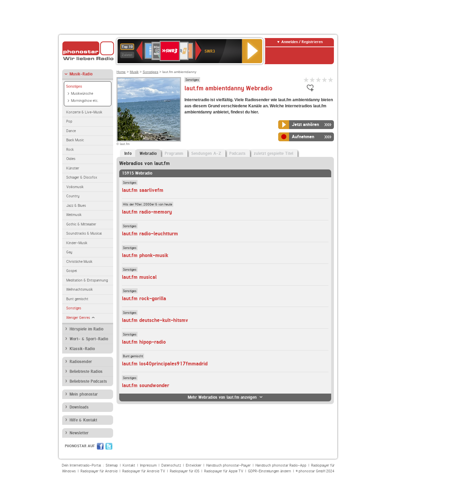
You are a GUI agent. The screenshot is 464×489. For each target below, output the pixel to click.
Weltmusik (74, 215)
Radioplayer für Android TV (143, 471)
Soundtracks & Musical (84, 233)
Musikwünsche (82, 93)
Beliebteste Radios (86, 371)
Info (127, 153)
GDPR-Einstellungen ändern (269, 471)
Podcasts (237, 153)
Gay (69, 252)
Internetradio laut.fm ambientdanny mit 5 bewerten (331, 79)
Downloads (79, 407)
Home (121, 72)
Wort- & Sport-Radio (89, 339)
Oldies (70, 159)
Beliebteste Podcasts (88, 381)
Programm (174, 153)
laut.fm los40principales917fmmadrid (165, 364)
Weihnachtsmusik (79, 289)
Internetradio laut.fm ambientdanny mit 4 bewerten (325, 79)
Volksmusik (75, 187)
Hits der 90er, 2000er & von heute (147, 204)
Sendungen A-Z (206, 153)
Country (72, 196)
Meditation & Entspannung (87, 280)
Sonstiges (74, 86)
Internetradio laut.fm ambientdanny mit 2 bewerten (312, 79)
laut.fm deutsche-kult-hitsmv (155, 320)
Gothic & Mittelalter (81, 224)
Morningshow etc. (84, 100)
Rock (70, 149)
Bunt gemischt (77, 299)
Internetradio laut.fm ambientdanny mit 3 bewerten (319, 79)
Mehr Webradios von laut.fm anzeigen (222, 397)
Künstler (72, 168)
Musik (134, 72)
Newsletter (79, 433)
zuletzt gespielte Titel (273, 153)
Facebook (100, 446)
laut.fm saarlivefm (142, 190)
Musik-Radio (81, 74)
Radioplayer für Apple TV (223, 471)
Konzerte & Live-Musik (84, 112)
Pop (69, 121)
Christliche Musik (79, 261)
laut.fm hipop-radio (144, 342)
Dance (71, 131)
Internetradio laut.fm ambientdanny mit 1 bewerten (306, 79)
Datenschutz (171, 465)
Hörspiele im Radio (86, 329)
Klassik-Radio (82, 348)
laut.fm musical (139, 277)
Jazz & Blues (76, 205)
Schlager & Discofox (81, 177)
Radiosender (81, 361)
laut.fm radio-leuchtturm (150, 234)
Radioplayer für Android (99, 471)
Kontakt (129, 465)
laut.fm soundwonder (145, 385)
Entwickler (193, 465)
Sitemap (112, 465)
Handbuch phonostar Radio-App (280, 465)
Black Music (75, 140)
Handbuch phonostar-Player (228, 465)
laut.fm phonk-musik (145, 255)
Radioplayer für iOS (184, 471)
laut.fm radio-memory (147, 212)
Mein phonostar (84, 394)
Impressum (148, 465)
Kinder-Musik (76, 243)
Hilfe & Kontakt (83, 420)
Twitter (108, 446)
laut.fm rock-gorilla (144, 298)
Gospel (71, 271)
